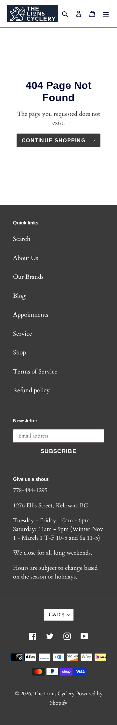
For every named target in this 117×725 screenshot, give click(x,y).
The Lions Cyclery (53, 693)
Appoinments (30, 314)
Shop (19, 352)
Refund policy (31, 390)
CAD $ (56, 614)
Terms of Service (35, 371)
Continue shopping (53, 140)
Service (22, 334)
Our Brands (28, 277)
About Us (25, 258)
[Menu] (106, 14)
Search (21, 239)
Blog (19, 296)
